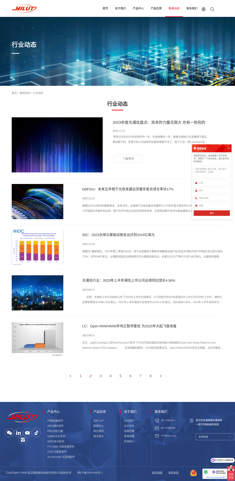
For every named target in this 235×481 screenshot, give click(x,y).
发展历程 (129, 430)
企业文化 (129, 425)
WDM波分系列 (55, 441)
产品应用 (156, 8)
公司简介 (129, 420)
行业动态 (38, 92)
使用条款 (173, 472)
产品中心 (138, 8)
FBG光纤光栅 (55, 430)
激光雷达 (98, 436)
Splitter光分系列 (56, 436)
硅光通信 (98, 430)
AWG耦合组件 (55, 425)
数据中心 (98, 425)
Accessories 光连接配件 (61, 456)
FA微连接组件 (55, 420)
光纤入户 (98, 420)
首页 (105, 8)
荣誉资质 (129, 436)
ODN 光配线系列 (57, 451)
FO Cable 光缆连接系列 (60, 446)
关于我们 (120, 8)
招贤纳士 (129, 441)
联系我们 (191, 8)
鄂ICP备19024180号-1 (90, 472)
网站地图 (157, 472)
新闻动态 (174, 8)
